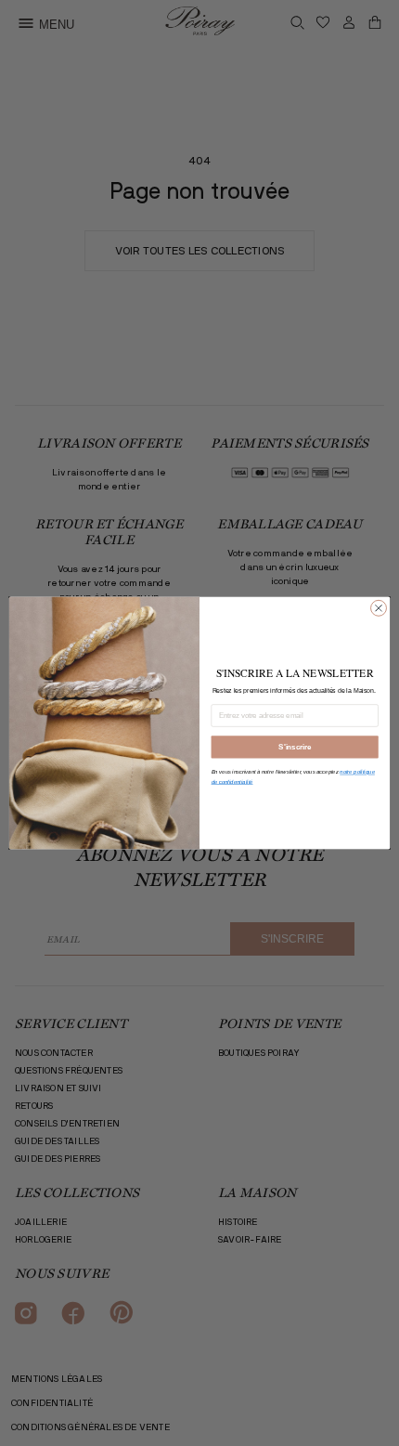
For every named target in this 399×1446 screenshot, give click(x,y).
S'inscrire (294, 746)
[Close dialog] (379, 608)
